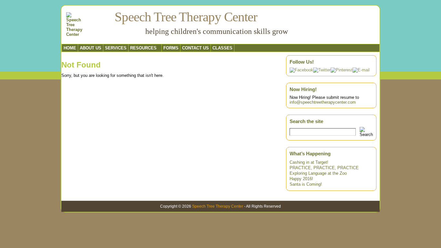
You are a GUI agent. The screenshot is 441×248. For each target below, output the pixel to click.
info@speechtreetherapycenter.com (323, 102)
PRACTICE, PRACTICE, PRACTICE (324, 167)
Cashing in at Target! (309, 162)
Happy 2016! (301, 178)
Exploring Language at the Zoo (318, 173)
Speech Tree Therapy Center (186, 16)
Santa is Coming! (306, 184)
